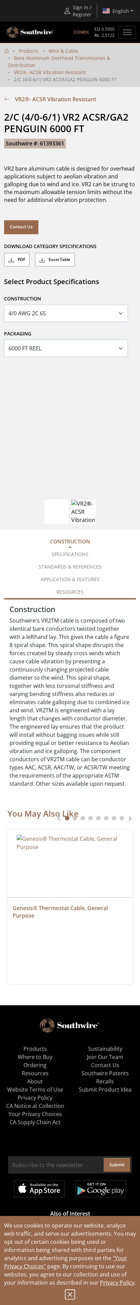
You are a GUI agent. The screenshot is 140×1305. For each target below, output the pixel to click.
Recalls (105, 1081)
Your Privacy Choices (35, 1114)
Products (29, 51)
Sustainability (105, 1048)
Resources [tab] (70, 592)
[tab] (67, 818)
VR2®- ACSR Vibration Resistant (50, 72)
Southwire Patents (105, 1073)
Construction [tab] (70, 541)
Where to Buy (35, 1057)
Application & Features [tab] (70, 579)
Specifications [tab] (70, 554)
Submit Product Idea (105, 1089)
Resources (35, 1073)
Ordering (35, 1065)
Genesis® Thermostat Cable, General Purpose (61, 911)
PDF (21, 259)
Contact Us (21, 227)
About (35, 1081)
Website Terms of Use (35, 1089)
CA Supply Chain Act (35, 1122)
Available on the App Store (39, 1188)
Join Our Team (105, 1057)
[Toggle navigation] (127, 32)
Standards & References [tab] (70, 566)
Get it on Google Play (100, 1188)
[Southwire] (30, 32)
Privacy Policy (117, 1282)
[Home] (6, 50)
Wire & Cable (63, 51)
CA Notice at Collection (35, 1106)
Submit (116, 1165)
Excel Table (59, 259)
